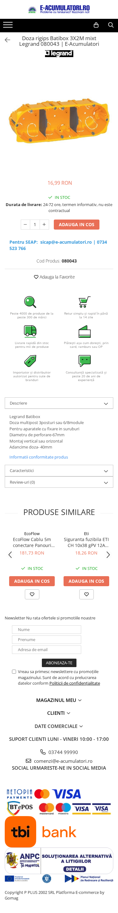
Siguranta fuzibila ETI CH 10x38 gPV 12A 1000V (86, 542)
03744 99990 (62, 752)
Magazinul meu (56, 700)
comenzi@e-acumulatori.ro (63, 761)
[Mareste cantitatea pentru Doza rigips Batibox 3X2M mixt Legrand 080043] (44, 225)
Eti (86, 533)
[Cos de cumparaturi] (96, 25)
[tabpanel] (59, 119)
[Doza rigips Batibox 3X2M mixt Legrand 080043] (59, 119)
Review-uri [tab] (22, 482)
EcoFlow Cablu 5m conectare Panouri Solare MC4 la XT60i (32, 542)
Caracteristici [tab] (22, 470)
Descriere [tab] (18, 403)
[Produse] (8, 26)
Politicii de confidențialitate (74, 683)
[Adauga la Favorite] (32, 594)
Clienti (56, 713)
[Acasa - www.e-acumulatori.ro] (59, 9)
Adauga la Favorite (56, 277)
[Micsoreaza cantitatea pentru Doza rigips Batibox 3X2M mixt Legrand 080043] (25, 225)
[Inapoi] (4, 40)
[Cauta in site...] (111, 25)
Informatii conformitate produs (38, 457)
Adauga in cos (76, 224)
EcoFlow (32, 533)
